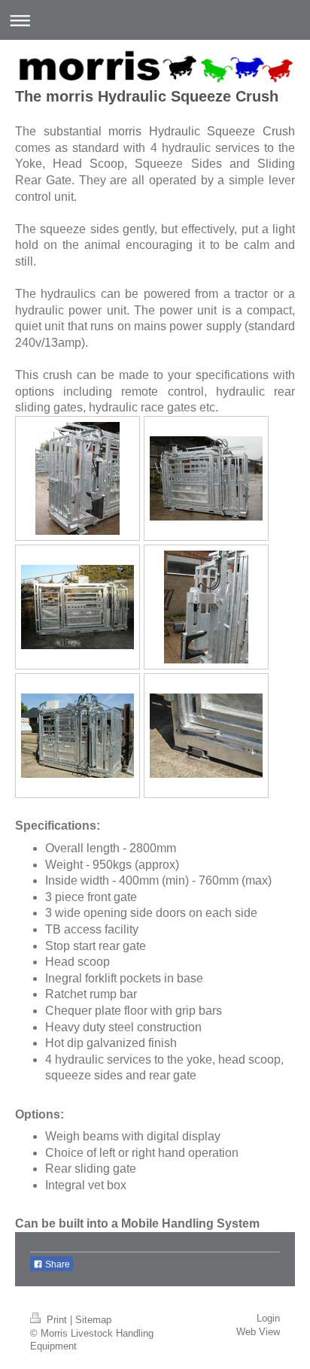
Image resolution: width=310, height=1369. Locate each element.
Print (57, 1320)
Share (56, 1264)
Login (268, 1318)
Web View (258, 1332)
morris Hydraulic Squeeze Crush (201, 131)
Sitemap (93, 1320)
